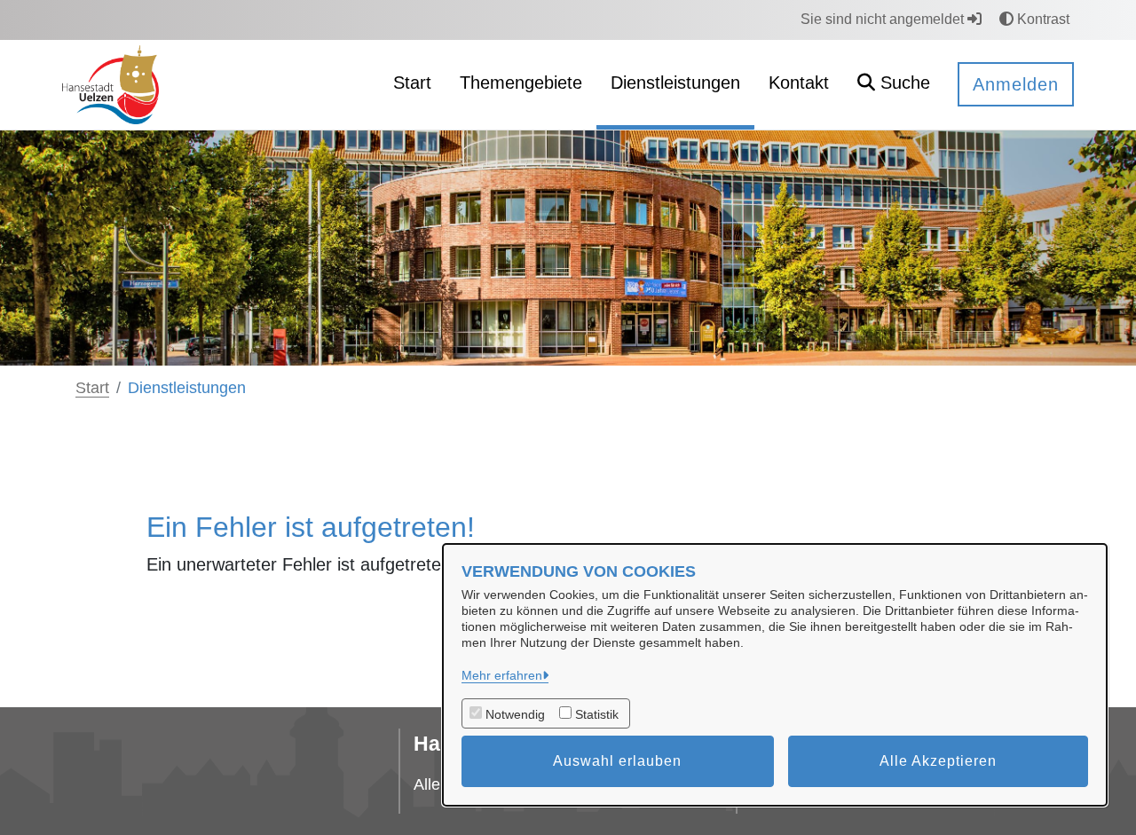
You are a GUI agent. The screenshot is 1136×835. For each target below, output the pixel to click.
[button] (893, 85)
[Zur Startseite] (110, 83)
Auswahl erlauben (617, 760)
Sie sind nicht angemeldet (884, 19)
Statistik (597, 714)
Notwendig (515, 714)
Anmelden (1016, 84)
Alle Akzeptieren (938, 760)
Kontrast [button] (1041, 19)
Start (92, 388)
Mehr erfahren (502, 675)
